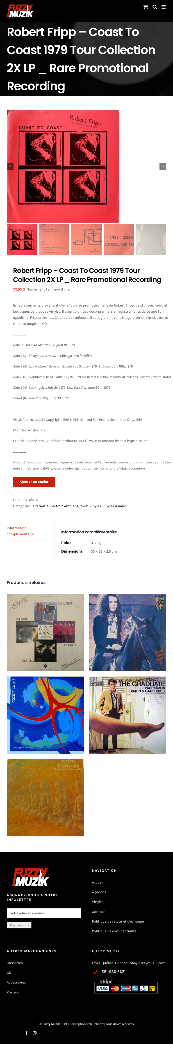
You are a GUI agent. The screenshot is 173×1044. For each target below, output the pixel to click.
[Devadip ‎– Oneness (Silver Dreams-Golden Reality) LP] (45, 797)
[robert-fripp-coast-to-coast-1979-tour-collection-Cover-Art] (86, 166)
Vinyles (95, 506)
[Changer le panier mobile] (145, 7)
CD (9, 972)
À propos (99, 892)
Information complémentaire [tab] (20, 531)
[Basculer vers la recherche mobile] (155, 7)
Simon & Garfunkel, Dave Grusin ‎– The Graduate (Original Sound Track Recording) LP (127, 687)
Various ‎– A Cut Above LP (45, 601)
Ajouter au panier (34, 481)
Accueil (98, 882)
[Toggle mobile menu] (164, 7)
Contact (98, 911)
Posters (13, 992)
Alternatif (40, 506)
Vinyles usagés (114, 506)
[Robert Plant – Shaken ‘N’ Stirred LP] (45, 715)
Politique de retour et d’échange (118, 921)
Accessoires (17, 982)
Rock (84, 506)
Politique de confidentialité (114, 931)
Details (76, 622)
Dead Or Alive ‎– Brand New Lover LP (127, 601)
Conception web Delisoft (86, 1024)
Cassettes (15, 963)
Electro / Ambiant (63, 506)
